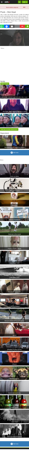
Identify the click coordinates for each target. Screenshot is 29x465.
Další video (15, 152)
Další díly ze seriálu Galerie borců (9, 129)
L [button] (19, 2)
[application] (14, 38)
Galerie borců (4, 84)
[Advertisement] (14, 63)
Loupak (7, 2)
